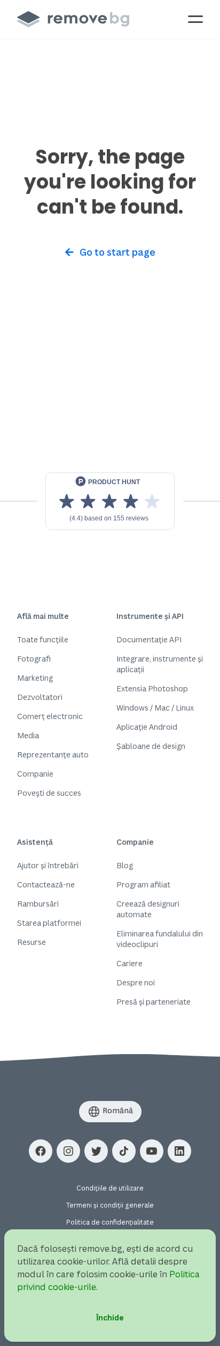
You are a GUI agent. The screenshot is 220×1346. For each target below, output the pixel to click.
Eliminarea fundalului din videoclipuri (159, 938)
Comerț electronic (50, 716)
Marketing (35, 678)
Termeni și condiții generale (110, 1205)
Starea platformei (49, 923)
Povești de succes (49, 793)
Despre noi (135, 982)
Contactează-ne (46, 884)
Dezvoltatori (39, 697)
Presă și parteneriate (153, 1002)
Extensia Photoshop (152, 688)
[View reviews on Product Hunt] (110, 501)
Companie (35, 774)
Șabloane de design (150, 746)
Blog (124, 865)
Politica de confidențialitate (110, 1222)
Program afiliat (143, 884)
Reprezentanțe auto (53, 754)
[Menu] (195, 19)
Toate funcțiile (42, 639)
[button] (40, 1151)
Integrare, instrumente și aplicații (159, 664)
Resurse (31, 942)
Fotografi (34, 659)
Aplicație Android (146, 727)
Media (28, 735)
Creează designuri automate (147, 909)
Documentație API (149, 639)
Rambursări (38, 904)
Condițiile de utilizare (110, 1188)
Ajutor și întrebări (47, 865)
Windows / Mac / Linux (155, 708)
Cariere (129, 963)
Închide (110, 1317)
